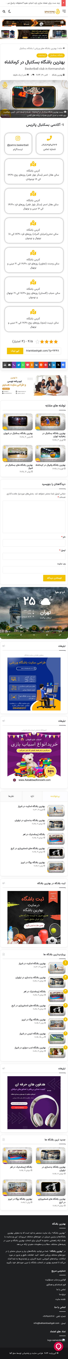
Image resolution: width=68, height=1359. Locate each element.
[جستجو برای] (4, 12)
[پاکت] (27, 365)
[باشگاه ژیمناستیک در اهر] (56, 839)
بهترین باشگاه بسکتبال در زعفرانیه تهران (53, 435)
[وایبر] (14, 365)
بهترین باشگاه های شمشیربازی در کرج (28, 848)
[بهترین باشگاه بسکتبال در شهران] (18, 421)
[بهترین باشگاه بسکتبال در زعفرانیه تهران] (50, 421)
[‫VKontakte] (36, 365)
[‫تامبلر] (50, 365)
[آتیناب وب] (34, 385)
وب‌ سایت (61, 563)
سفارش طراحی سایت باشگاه (34, 655)
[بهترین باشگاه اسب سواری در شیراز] (56, 1052)
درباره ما (62, 1294)
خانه (60, 48)
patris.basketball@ (17, 145)
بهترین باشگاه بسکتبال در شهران (18, 433)
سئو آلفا (12, 1353)
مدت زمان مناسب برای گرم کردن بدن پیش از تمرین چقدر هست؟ (31, 3)
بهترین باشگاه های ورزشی (45, 48)
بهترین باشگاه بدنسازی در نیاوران (30, 820)
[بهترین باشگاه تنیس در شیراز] (56, 1038)
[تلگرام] (18, 365)
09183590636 (49, 145)
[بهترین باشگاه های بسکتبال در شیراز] (18, 453)
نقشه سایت (60, 1299)
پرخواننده (55, 796)
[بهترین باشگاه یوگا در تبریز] (56, 867)
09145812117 (48, 1316)
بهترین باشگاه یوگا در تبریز (33, 862)
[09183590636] (49, 138)
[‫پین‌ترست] (45, 365)
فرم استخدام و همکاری (56, 1284)
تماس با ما (61, 1289)
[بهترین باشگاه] (52, 11)
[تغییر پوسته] (9, 12)
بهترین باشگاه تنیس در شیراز (33, 1033)
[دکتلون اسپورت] (34, 34)
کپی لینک (15, 351)
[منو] (64, 12)
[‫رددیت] (41, 365)
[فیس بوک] (63, 365)
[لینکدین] (54, 365)
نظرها (11, 796)
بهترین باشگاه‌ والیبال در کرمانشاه (50, 465)
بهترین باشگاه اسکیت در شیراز (31, 806)
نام (63, 537)
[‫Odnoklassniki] (32, 365)
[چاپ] (5, 365)
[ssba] (34, 23)
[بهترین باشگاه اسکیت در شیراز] (56, 811)
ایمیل (62, 550)
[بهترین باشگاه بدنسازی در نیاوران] (56, 825)
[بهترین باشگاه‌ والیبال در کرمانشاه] (50, 453)
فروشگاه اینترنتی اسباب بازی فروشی (34, 730)
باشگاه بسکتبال (26, 48)
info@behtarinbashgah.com (46, 1323)
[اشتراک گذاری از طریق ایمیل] (9, 365)
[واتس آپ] (23, 365)
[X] (58, 365)
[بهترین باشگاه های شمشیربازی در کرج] (56, 853)
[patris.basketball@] (17, 138)
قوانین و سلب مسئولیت (55, 1279)
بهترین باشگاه (57, 75)
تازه (32, 796)
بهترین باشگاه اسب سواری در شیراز (30, 1047)
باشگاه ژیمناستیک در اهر (34, 834)
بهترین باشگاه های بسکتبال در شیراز (19, 466)
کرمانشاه (42, 55)
